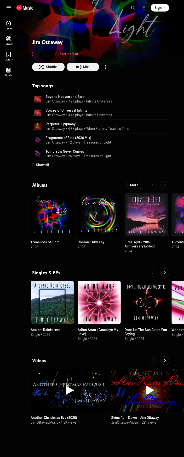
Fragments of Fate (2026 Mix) (68, 138)
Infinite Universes (99, 101)
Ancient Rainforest (45, 330)
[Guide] (9, 8)
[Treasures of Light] (52, 214)
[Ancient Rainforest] (52, 302)
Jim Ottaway (55, 101)
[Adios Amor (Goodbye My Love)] (99, 302)
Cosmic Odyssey (91, 242)
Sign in (160, 8)
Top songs (42, 86)
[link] (8, 25)
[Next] (165, 185)
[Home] (24, 8)
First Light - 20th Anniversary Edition (140, 244)
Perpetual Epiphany (60, 124)
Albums (39, 185)
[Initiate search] (133, 8)
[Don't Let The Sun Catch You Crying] (146, 302)
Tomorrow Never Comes (65, 151)
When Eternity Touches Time (108, 129)
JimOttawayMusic (44, 422)
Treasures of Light (97, 142)
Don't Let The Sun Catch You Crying (146, 332)
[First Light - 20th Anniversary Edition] (146, 214)
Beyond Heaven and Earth (66, 97)
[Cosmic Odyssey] (99, 214)
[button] (38, 99)
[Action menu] (105, 67)
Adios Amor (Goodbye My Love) (98, 332)
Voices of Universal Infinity (66, 110)
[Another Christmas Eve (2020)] (69, 390)
